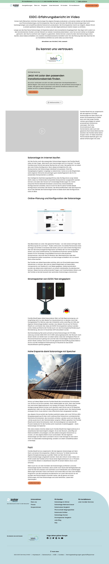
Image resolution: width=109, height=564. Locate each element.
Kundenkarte (53, 473)
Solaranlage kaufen (35, 468)
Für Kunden (64, 5)
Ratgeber (44, 5)
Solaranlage (57, 161)
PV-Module (51, 255)
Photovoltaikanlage (35, 457)
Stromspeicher (44, 23)
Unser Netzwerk (54, 5)
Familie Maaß (84, 112)
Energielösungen (27, 5)
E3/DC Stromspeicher (59, 326)
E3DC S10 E (43, 335)
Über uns (37, 5)
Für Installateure (74, 5)
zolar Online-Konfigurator (39, 167)
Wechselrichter (64, 255)
